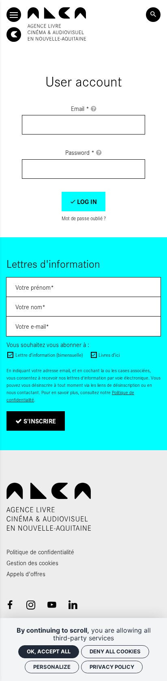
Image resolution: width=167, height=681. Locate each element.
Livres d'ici (109, 354)
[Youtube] (52, 605)
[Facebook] (9, 605)
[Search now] (153, 14)
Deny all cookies (115, 651)
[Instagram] (31, 605)
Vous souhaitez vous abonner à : (47, 344)
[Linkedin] (73, 605)
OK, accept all (49, 651)
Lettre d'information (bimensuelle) (49, 354)
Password (79, 152)
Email (80, 108)
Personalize (52, 667)
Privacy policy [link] (112, 667)
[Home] (57, 24)
